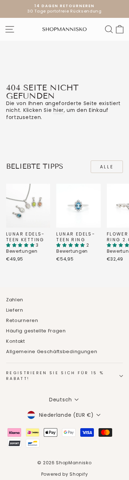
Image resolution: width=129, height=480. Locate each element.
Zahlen (14, 300)
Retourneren (22, 320)
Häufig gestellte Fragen (36, 331)
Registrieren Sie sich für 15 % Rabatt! (55, 375)
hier (58, 110)
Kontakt (15, 341)
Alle (107, 167)
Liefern (14, 310)
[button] (21, 245)
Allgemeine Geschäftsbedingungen (51, 351)
